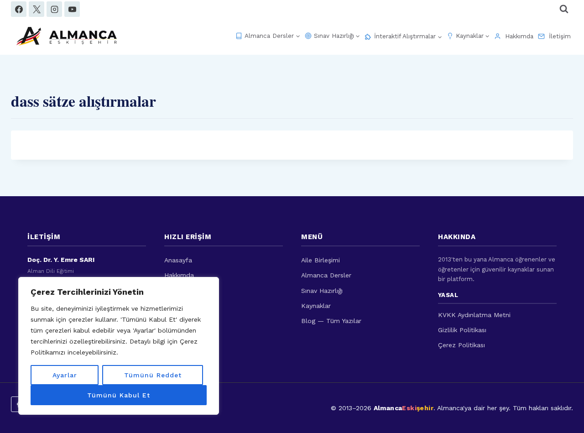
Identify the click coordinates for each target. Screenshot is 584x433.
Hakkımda (519, 36)
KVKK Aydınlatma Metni (474, 314)
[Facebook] (18, 9)
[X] (36, 9)
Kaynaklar (316, 305)
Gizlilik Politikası (462, 330)
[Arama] (564, 9)
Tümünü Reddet (153, 375)
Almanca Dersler (326, 275)
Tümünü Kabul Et (118, 395)
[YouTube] (72, 9)
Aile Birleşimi (320, 260)
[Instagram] (54, 9)
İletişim (560, 36)
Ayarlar (64, 375)
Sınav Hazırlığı (322, 290)
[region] (118, 346)
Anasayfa (178, 260)
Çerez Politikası (461, 345)
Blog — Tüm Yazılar (331, 320)
